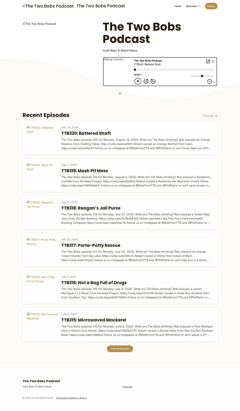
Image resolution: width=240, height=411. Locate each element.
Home (177, 6)
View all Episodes (120, 348)
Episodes (192, 6)
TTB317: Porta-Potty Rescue (90, 245)
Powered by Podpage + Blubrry (71, 398)
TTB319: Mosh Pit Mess (84, 171)
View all (208, 116)
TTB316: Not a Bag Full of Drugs (94, 283)
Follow (211, 6)
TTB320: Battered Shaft (86, 133)
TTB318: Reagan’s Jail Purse (91, 208)
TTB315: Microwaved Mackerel (93, 320)
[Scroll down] (120, 94)
